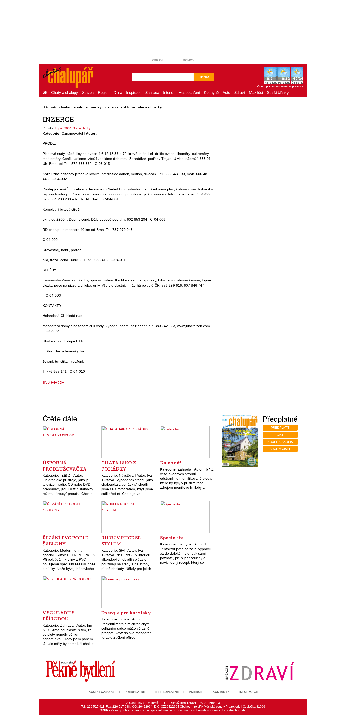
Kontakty (221, 692)
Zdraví (157, 60)
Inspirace (133, 92)
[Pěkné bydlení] (81, 671)
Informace (248, 692)
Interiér (169, 92)
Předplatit (280, 427)
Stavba (88, 92)
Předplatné (135, 692)
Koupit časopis (280, 442)
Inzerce (195, 692)
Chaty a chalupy (64, 92)
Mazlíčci (256, 92)
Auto (226, 92)
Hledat (204, 76)
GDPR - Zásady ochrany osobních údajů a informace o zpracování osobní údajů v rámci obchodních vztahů (173, 710)
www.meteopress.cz (289, 86)
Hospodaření (189, 92)
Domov (188, 60)
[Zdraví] (260, 671)
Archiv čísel (280, 449)
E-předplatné (167, 692)
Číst (280, 435)
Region (103, 92)
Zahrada (152, 92)
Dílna (117, 92)
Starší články (278, 92)
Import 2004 (63, 128)
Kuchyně (211, 92)
